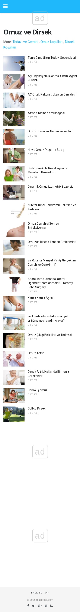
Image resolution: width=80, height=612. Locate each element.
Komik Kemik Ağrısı (40, 298)
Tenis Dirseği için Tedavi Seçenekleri (52, 57)
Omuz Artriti (36, 353)
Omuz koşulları (52, 42)
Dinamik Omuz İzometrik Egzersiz (51, 186)
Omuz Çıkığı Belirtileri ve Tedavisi (50, 335)
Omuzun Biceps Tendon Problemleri (52, 242)
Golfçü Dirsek (36, 408)
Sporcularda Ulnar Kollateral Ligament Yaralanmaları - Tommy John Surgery (50, 283)
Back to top (40, 592)
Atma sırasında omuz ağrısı (46, 113)
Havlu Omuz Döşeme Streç (46, 149)
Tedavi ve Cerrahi (25, 42)
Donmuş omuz (38, 390)
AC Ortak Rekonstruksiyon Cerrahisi (52, 94)
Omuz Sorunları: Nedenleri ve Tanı (50, 131)
